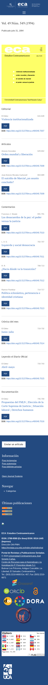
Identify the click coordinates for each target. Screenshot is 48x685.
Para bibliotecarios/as (12, 467)
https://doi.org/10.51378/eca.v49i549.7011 (25, 257)
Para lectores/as (9, 460)
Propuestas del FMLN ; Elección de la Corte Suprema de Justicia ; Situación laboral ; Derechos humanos (23, 406)
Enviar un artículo (13, 444)
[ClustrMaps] (3, 524)
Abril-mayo (8, 367)
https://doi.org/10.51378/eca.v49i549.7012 (25, 280)
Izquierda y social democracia (18, 245)
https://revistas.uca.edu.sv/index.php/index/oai (22, 548)
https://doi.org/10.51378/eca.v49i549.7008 (25, 166)
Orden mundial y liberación (17, 154)
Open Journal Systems (12, 476)
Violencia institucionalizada (17, 119)
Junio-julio (8, 332)
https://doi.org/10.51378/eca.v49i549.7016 (25, 421)
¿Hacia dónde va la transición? (19, 269)
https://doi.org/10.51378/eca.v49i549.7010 (25, 233)
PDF (5, 126)
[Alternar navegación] (24, 12)
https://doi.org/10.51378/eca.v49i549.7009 (25, 194)
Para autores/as (9, 464)
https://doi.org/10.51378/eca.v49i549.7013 (25, 308)
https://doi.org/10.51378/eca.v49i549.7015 (25, 378)
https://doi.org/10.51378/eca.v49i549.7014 (25, 343)
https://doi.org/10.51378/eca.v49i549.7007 (25, 131)
